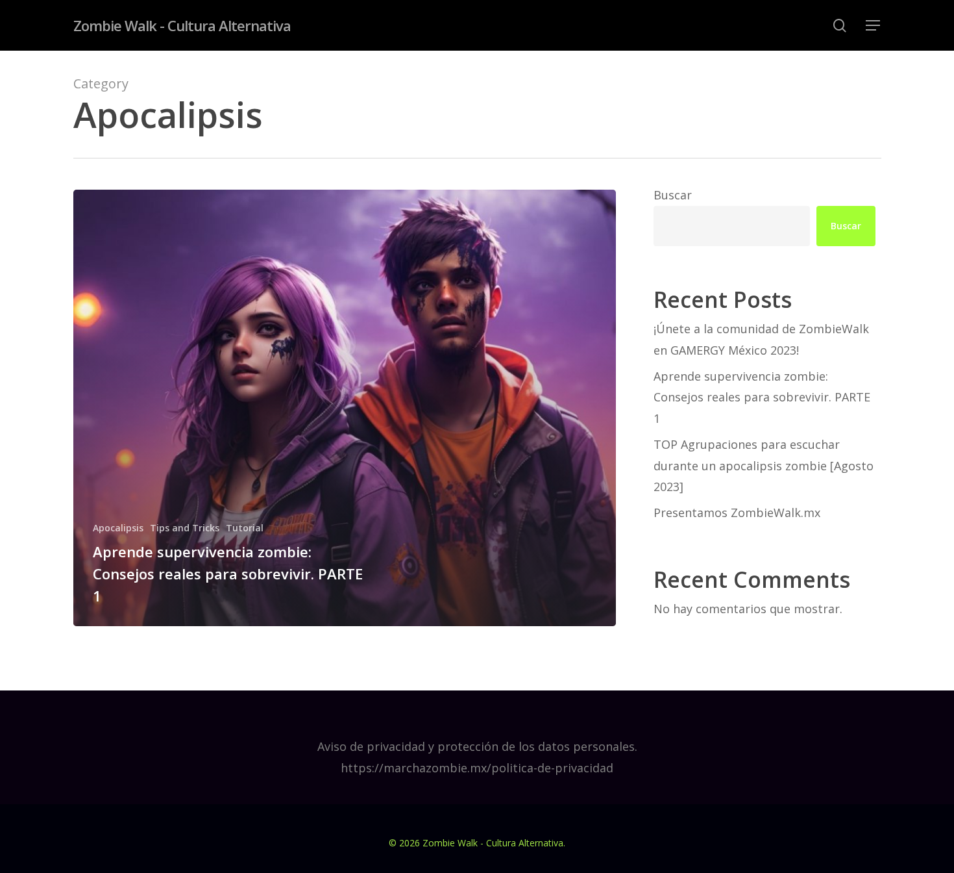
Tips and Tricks (184, 528)
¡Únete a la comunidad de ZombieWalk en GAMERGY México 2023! (761, 339)
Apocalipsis (118, 528)
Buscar (673, 195)
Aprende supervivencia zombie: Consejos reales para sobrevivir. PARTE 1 (762, 397)
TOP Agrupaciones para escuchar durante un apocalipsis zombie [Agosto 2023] (764, 465)
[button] (873, 25)
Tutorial (244, 528)
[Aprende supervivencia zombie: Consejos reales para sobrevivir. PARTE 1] (345, 408)
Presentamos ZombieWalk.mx (737, 512)
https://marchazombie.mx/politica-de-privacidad (477, 768)
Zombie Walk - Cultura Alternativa (182, 25)
